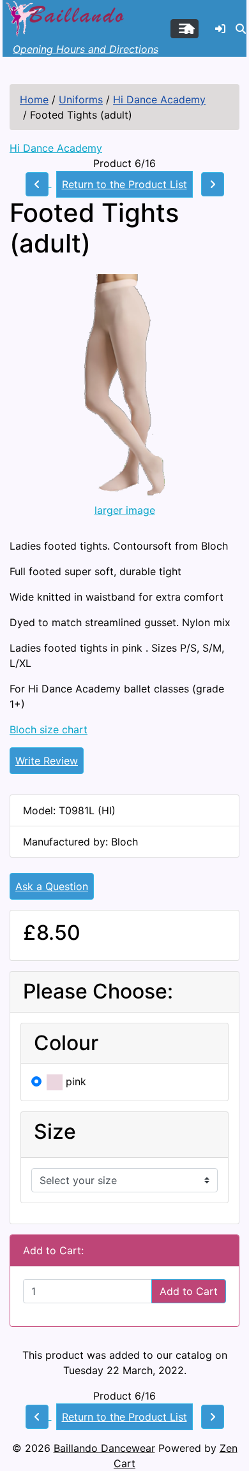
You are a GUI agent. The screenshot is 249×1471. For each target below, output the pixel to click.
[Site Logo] (66, 17)
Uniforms (81, 99)
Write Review (46, 760)
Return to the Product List (124, 184)
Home (34, 99)
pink (74, 1081)
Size (55, 1132)
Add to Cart (189, 1291)
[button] (241, 28)
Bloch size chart (48, 729)
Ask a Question (51, 886)
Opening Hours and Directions (85, 49)
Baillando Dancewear (104, 1448)
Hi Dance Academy (159, 99)
